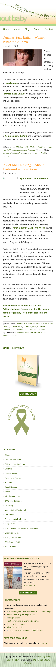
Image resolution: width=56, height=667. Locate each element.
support (6, 156)
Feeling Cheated (13, 618)
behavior (20, 332)
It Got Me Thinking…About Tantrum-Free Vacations (23, 166)
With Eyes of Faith (12, 542)
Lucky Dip (9, 505)
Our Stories (9, 514)
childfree (13, 153)
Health (7, 492)
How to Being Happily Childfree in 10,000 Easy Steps (29, 611)
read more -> (29, 585)
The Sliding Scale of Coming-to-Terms (23, 621)
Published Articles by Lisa (15, 519)
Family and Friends (13, 478)
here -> (44, 643)
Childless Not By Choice (26, 147)
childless (21, 153)
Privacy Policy (44, 656)
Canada (6, 153)
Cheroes (8, 455)
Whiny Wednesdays (13, 537)
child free (29, 332)
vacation (13, 335)
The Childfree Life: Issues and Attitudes (19, 150)
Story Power (10, 524)
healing (36, 153)
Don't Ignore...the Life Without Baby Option (24, 630)
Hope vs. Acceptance (16, 624)
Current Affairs (16, 327)
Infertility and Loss (44, 147)
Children (6, 327)
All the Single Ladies (15, 627)
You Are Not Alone (12, 546)
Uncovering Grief (12, 533)
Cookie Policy (13, 660)
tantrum (6, 335)
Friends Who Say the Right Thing (21, 614)
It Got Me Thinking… (13, 501)
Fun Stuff (8, 482)
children (37, 332)
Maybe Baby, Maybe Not (15, 510)
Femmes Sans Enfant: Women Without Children (24, 39)
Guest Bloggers (29, 327)
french (29, 153)
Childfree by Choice (24, 324)
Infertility (43, 153)
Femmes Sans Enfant (16, 136)
